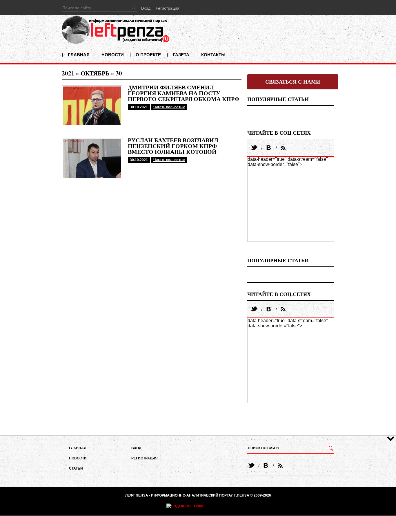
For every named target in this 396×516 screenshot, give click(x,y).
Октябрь (95, 73)
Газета (181, 54)
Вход (145, 8)
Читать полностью (169, 107)
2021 (68, 73)
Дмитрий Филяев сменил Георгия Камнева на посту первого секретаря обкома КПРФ (183, 93)
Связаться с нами (292, 82)
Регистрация (167, 8)
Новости (112, 54)
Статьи (76, 468)
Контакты (213, 54)
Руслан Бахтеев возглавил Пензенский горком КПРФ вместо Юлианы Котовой (173, 146)
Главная (79, 54)
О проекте (148, 54)
